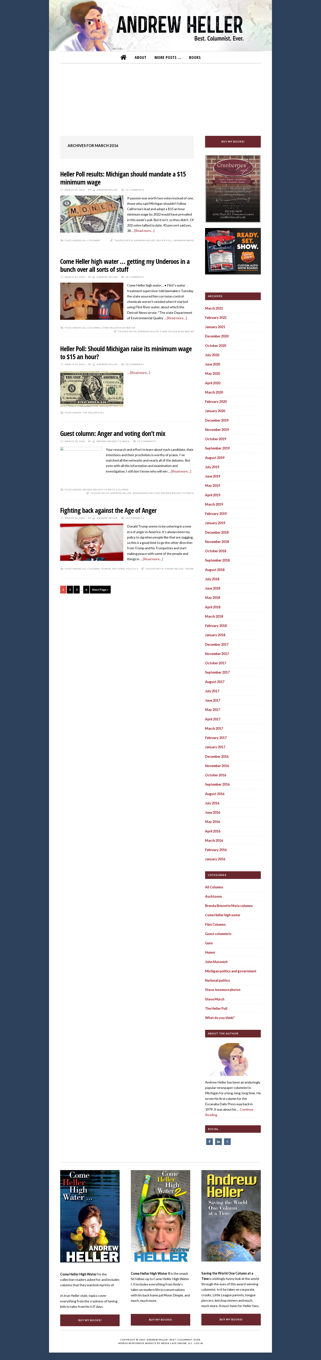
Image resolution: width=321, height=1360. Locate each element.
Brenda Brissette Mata (177, 493)
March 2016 (214, 840)
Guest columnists (218, 934)
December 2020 (216, 336)
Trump (189, 568)
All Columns (91, 240)
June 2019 (212, 476)
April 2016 (212, 831)
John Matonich (216, 962)
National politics (125, 568)
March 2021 (214, 308)
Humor (106, 568)
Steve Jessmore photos (223, 990)
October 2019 (215, 439)
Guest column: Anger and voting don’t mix (112, 433)
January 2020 (215, 411)
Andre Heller (174, 568)
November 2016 (217, 766)
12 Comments (146, 441)
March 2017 (214, 728)
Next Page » (100, 589)
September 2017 (217, 672)
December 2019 (216, 420)
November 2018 (217, 542)
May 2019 (212, 485)
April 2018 (212, 607)
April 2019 (212, 495)
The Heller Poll (93, 412)
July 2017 (212, 691)
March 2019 (214, 504)
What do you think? (220, 1018)
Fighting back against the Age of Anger (108, 510)
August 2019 (214, 458)
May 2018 (212, 598)
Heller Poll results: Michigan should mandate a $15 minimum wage (123, 178)
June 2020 (212, 364)
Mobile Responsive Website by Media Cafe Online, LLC (155, 1343)
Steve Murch (214, 999)
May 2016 (212, 822)
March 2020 (214, 392)
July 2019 (212, 467)
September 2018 (217, 560)
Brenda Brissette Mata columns (105, 489)
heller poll (164, 240)
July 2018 (212, 579)
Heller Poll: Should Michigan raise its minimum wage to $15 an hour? (126, 352)
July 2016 (212, 803)
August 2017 (214, 682)
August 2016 (214, 794)
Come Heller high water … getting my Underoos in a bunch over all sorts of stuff (125, 265)
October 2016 (215, 775)
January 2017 (215, 747)
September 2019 (217, 448)
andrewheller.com (146, 493)
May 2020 (212, 373)
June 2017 (212, 700)
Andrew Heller (144, 240)
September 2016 (217, 784)
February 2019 (216, 514)
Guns (209, 943)
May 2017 (212, 710)
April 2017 (212, 719)
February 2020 (216, 402)
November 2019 (217, 430)
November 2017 (217, 654)
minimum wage (184, 240)
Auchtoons (213, 896)
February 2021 (216, 318)
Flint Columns (215, 924)
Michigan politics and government (230, 971)
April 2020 (212, 383)
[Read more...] (144, 231)
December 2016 (216, 756)
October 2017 (215, 663)
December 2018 (216, 532)
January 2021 (215, 327)
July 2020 (212, 355)
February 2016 (216, 850)
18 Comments (134, 277)
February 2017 (216, 738)
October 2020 (215, 346)
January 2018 (215, 635)
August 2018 (214, 570)
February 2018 (216, 626)
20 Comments (134, 364)
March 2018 (214, 616)
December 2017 (216, 644)
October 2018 (215, 551)
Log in (198, 1343)
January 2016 (215, 859)
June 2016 (212, 812)
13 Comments (134, 189)
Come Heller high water (118, 327)
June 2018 (212, 588)
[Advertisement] (160, 97)
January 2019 (215, 523)
